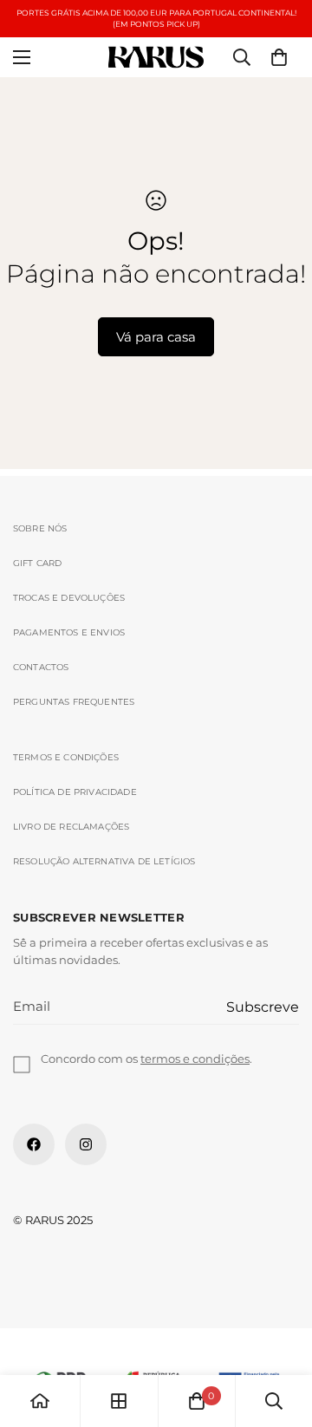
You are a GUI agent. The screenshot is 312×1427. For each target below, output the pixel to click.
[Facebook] (34, 1144)
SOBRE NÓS (40, 528)
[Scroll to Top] (280, 1335)
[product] (39, 1401)
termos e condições (195, 1058)
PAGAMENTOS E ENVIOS (69, 632)
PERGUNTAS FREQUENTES (73, 701)
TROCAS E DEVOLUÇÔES (69, 597)
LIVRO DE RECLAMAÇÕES (71, 826)
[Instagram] (86, 1144)
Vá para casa (156, 337)
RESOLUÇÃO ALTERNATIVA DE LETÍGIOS (104, 861)
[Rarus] (156, 57)
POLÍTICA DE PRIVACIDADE (75, 792)
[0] (279, 57)
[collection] (118, 1401)
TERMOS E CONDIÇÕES (66, 757)
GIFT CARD (37, 563)
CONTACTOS (41, 667)
